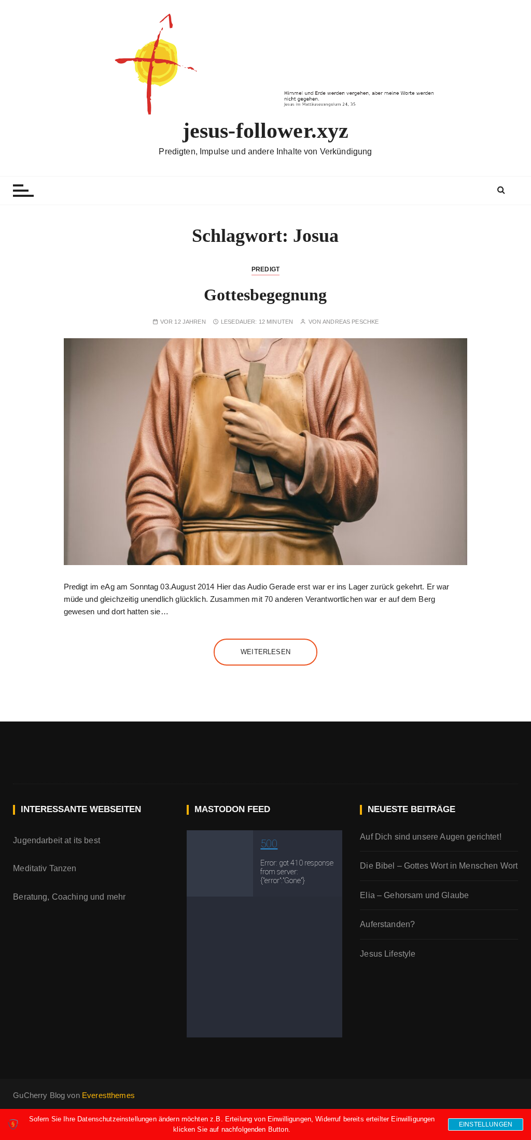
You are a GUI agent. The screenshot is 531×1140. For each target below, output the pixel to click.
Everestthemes (108, 1095)
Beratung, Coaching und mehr (69, 896)
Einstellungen (485, 1124)
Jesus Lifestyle (387, 953)
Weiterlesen (265, 652)
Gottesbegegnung (265, 294)
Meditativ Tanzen (44, 868)
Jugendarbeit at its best (56, 840)
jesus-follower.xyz (266, 130)
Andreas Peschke (351, 322)
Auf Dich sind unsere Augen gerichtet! (430, 836)
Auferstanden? (387, 924)
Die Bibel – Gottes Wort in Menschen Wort (439, 865)
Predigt (265, 269)
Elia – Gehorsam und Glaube (414, 895)
